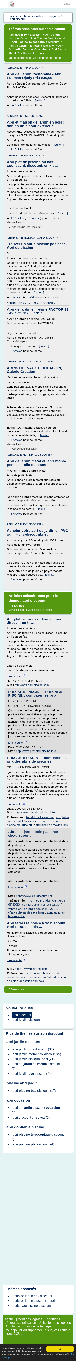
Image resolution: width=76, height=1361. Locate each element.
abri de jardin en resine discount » (31, 303)
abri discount (51, 1033)
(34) (33, 1049)
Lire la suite (14, 676)
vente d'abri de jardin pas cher (27, 908)
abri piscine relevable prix (39, 821)
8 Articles (16, 297)
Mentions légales (30, 1319)
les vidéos (35, 57)
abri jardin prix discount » (25, 67)
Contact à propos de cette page (28, 1326)
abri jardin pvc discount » (25, 524)
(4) (32, 1073)
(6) (36, 1066)
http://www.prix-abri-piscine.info (36, 751)
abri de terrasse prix (35, 977)
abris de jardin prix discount (32, 1296)
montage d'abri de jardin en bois (37, 902)
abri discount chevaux (24, 448)
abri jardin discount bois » (25, 116)
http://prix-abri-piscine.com (32, 684)
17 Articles (17, 218)
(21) (34, 1059)
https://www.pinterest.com (31, 968)
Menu (67, 4)
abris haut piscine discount (32, 1305)
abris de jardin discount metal (34, 1300)
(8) (38, 1137)
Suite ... (43, 53)
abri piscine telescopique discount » (32, 237)
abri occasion (18, 1100)
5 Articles (16, 513)
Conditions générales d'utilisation (32, 1320)
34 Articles (17, 105)
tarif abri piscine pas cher (40, 817)
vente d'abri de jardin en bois (33, 910)
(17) (34, 1090)
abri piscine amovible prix (52, 824)
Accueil (10, 1319)
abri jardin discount (23, 1042)
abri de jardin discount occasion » (31, 361)
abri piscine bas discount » (25, 155)
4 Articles (16, 439)
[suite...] (40, 100)
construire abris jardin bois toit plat (41, 904)
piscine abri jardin (22, 1083)
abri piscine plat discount (26, 227)
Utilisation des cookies (54, 1322)
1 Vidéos (34, 218)
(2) (31, 1117)
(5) (37, 1054)
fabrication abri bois (31, 981)
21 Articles (17, 149)
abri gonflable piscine (25, 1127)
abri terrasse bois (37, 973)
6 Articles (16, 350)
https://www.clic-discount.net (34, 895)
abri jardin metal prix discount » (29, 454)
